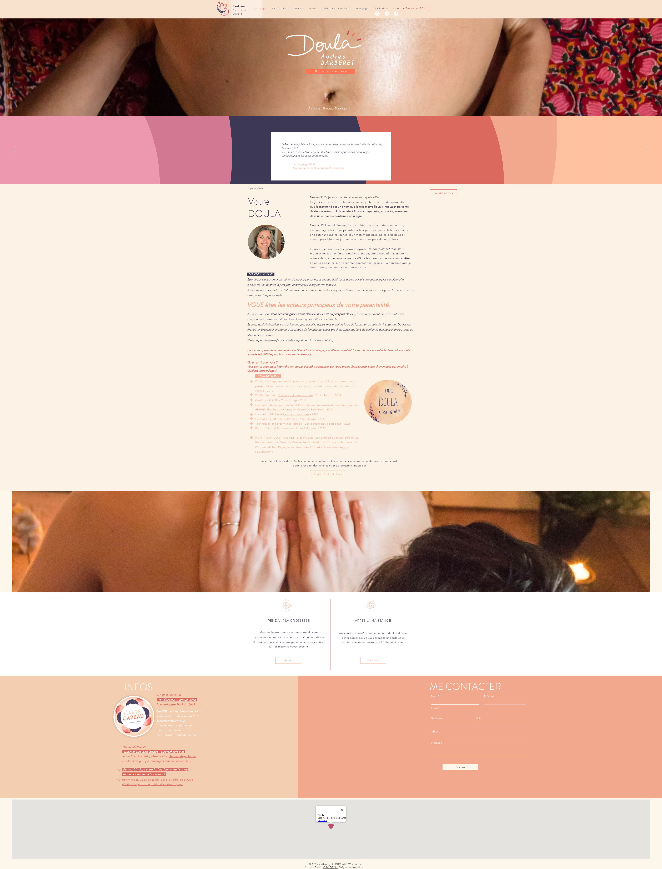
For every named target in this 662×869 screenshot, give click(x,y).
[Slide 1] (324, 175)
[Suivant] (648, 150)
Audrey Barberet (240, 8)
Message (436, 742)
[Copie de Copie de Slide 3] (332, 175)
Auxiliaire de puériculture (295, 395)
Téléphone (437, 718)
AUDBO (336, 864)
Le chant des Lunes (296, 414)
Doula (238, 13)
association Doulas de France (296, 461)
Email (434, 708)
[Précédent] (14, 150)
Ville (479, 718)
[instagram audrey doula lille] (377, 13)
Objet (434, 731)
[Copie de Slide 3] (337, 175)
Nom (434, 696)
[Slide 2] (328, 175)
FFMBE (260, 409)
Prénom (489, 696)
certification (300, 386)
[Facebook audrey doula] (396, 13)
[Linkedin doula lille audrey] (387, 13)
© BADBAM (330, 867)
